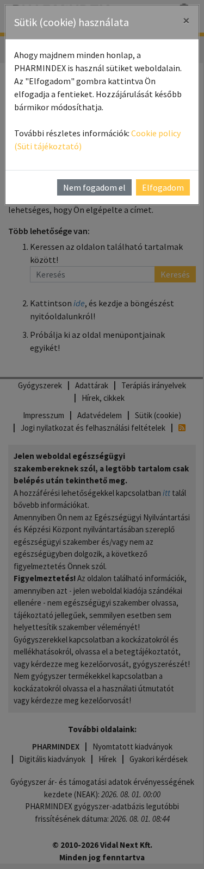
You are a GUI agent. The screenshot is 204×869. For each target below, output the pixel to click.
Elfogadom (163, 187)
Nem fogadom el (94, 187)
